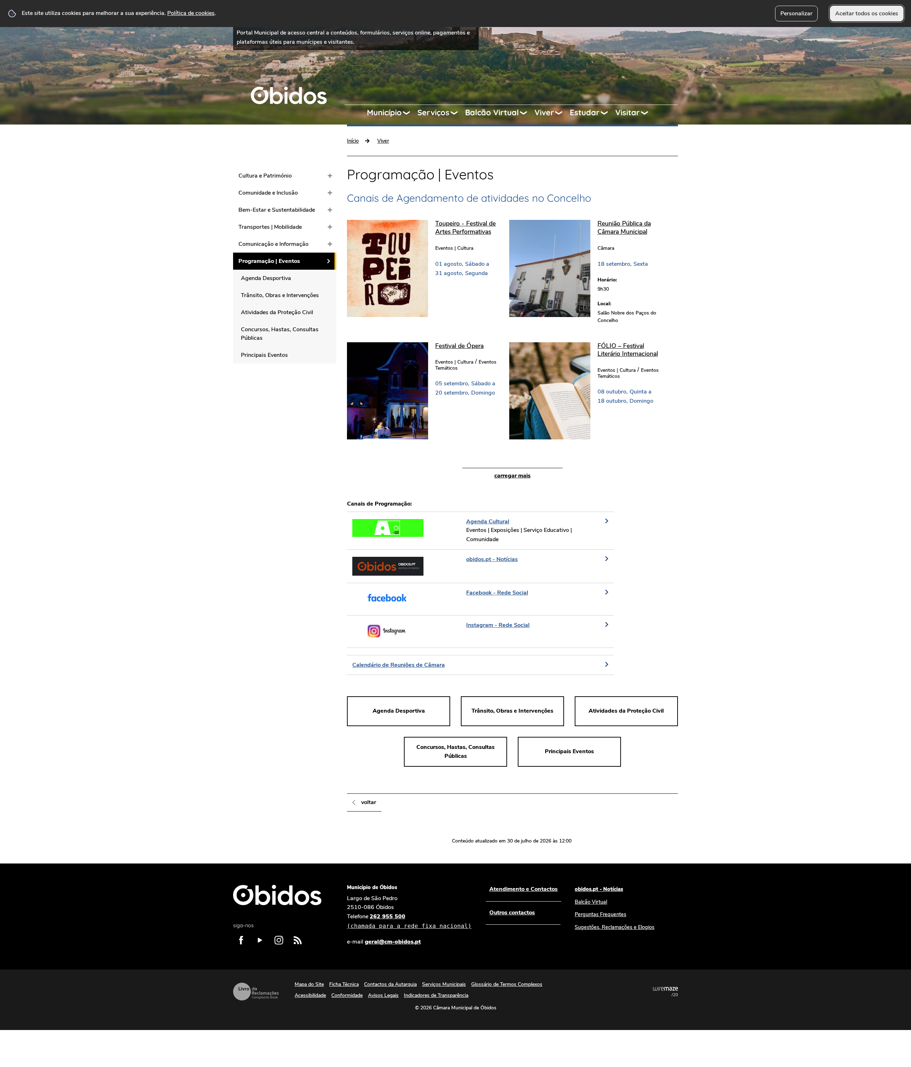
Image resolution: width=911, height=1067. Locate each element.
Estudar (585, 112)
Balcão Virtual (492, 112)
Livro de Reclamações (256, 991)
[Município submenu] (409, 113)
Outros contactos (512, 913)
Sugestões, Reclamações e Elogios (614, 927)
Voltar (368, 802)
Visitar (627, 112)
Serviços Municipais (444, 984)
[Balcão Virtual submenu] (527, 113)
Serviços (433, 112)
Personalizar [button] (796, 13)
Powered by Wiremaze (665, 991)
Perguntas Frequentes (600, 914)
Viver (544, 112)
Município (384, 112)
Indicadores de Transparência (436, 995)
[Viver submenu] (562, 113)
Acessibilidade (310, 995)
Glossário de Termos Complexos (506, 984)
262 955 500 (409, 921)
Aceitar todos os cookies (866, 13)
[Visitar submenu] (647, 113)
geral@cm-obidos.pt (393, 942)
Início (353, 140)
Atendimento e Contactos (523, 889)
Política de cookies (191, 13)
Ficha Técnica (344, 984)
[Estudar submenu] (607, 113)
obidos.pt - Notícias (599, 889)
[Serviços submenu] (457, 113)
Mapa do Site (309, 984)
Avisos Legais (383, 995)
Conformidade (347, 995)
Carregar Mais (512, 476)
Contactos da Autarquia (390, 984)
